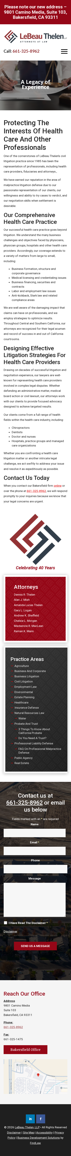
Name (35, 824)
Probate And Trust (26, 723)
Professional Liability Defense (33, 743)
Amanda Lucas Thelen (28, 605)
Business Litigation (26, 676)
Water (22, 718)
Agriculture (21, 666)
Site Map (28, 1132)
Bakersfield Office (25, 1050)
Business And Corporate (30, 671)
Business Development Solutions (38, 1137)
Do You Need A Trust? (32, 738)
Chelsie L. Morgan (25, 620)
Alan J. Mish (22, 599)
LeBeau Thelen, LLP (27, 1127)
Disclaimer (10, 931)
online (58, 485)
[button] (64, 51)
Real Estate (21, 763)
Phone (35, 860)
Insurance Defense (26, 707)
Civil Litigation (23, 681)
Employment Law (25, 686)
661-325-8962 (26, 51)
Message (34, 878)
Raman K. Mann (24, 631)
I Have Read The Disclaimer (28, 923)
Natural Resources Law (29, 713)
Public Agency (23, 758)
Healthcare (21, 702)
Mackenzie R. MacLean (28, 626)
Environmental (23, 692)
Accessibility (44, 1132)
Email (34, 842)
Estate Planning (24, 697)
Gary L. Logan (23, 610)
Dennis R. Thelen (24, 594)
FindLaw (35, 1143)
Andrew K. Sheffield (26, 615)
